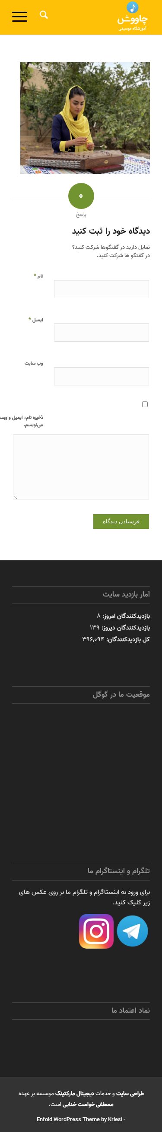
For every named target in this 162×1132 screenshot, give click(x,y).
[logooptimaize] (95, 17)
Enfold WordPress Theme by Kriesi (79, 1119)
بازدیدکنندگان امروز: (125, 616)
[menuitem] (42, 17)
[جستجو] (42, 17)
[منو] (22, 17)
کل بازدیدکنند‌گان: (127, 639)
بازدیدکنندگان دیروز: (125, 628)
